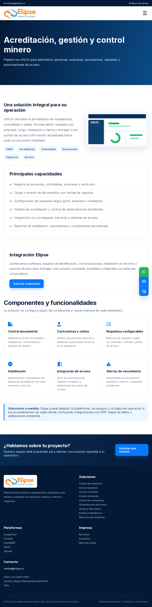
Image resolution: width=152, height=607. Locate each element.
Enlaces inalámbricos (90, 513)
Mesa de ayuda (87, 542)
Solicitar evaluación (26, 283)
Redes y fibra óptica (90, 509)
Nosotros (84, 534)
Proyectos (84, 538)
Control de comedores (91, 500)
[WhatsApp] (144, 272)
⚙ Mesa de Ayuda (138, 3)
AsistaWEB (9, 542)
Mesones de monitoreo (92, 517)
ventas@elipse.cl (14, 568)
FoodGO (8, 538)
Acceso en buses (88, 496)
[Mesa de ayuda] (144, 291)
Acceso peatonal (88, 487)
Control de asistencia (90, 483)
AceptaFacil (10, 534)
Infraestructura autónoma (92, 504)
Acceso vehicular (88, 491)
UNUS (7, 547)
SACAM (8, 551)
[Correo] (144, 281)
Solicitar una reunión (127, 450)
